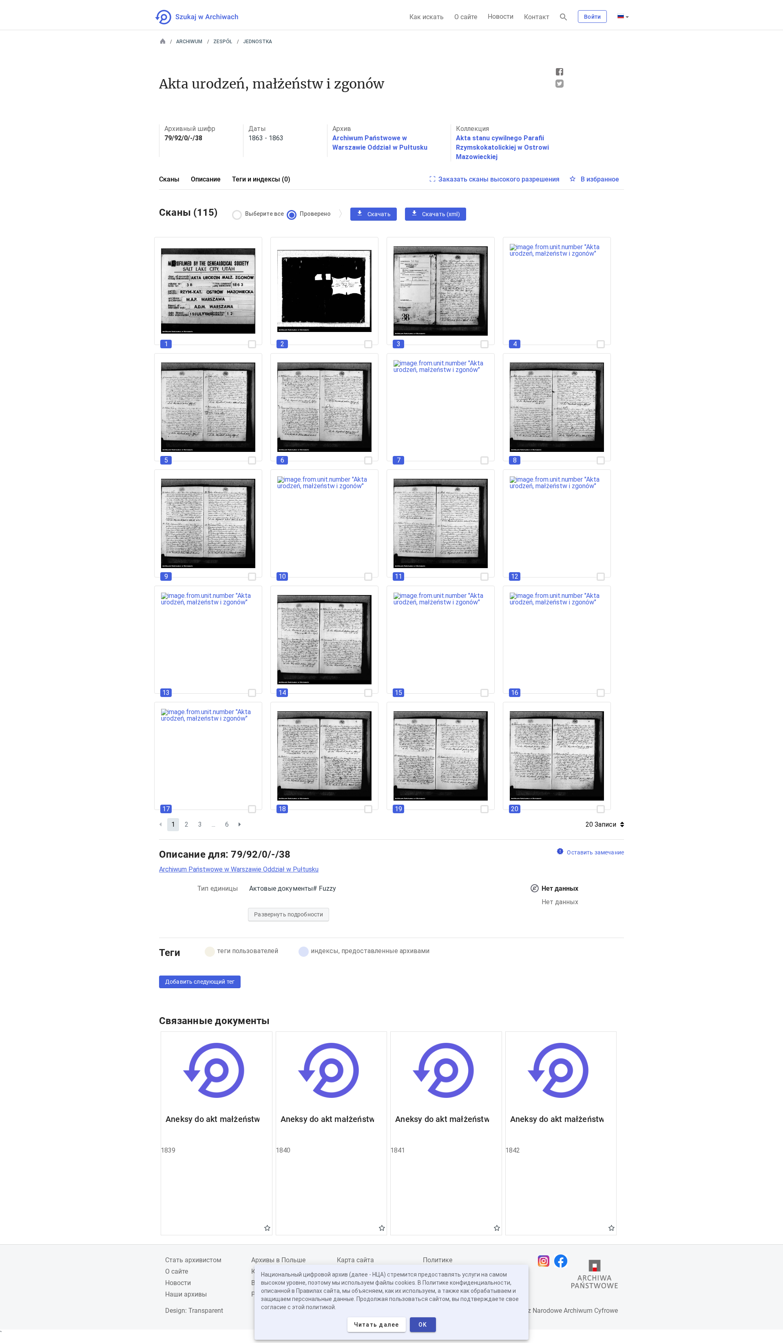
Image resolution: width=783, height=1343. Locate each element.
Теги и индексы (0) (261, 179)
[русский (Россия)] (623, 17)
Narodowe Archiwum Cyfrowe (575, 1310)
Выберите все (264, 213)
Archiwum (189, 41)
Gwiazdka (267, 1228)
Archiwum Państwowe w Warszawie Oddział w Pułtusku (239, 869)
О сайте (465, 17)
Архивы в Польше (278, 1260)
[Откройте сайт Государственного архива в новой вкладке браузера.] (594, 1276)
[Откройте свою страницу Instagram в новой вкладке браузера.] (545, 1261)
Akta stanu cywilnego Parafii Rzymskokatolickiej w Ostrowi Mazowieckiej (502, 147)
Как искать (426, 17)
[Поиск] (564, 17)
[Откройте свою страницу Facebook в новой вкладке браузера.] (562, 1261)
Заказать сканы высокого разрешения (499, 179)
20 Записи (601, 824)
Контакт (536, 17)
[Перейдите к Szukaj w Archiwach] (204, 17)
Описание (206, 179)
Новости (500, 16)
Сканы (169, 179)
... (213, 824)
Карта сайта (355, 1260)
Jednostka (257, 41)
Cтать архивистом (193, 1260)
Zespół (222, 41)
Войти (592, 16)
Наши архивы (186, 1294)
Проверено (315, 213)
